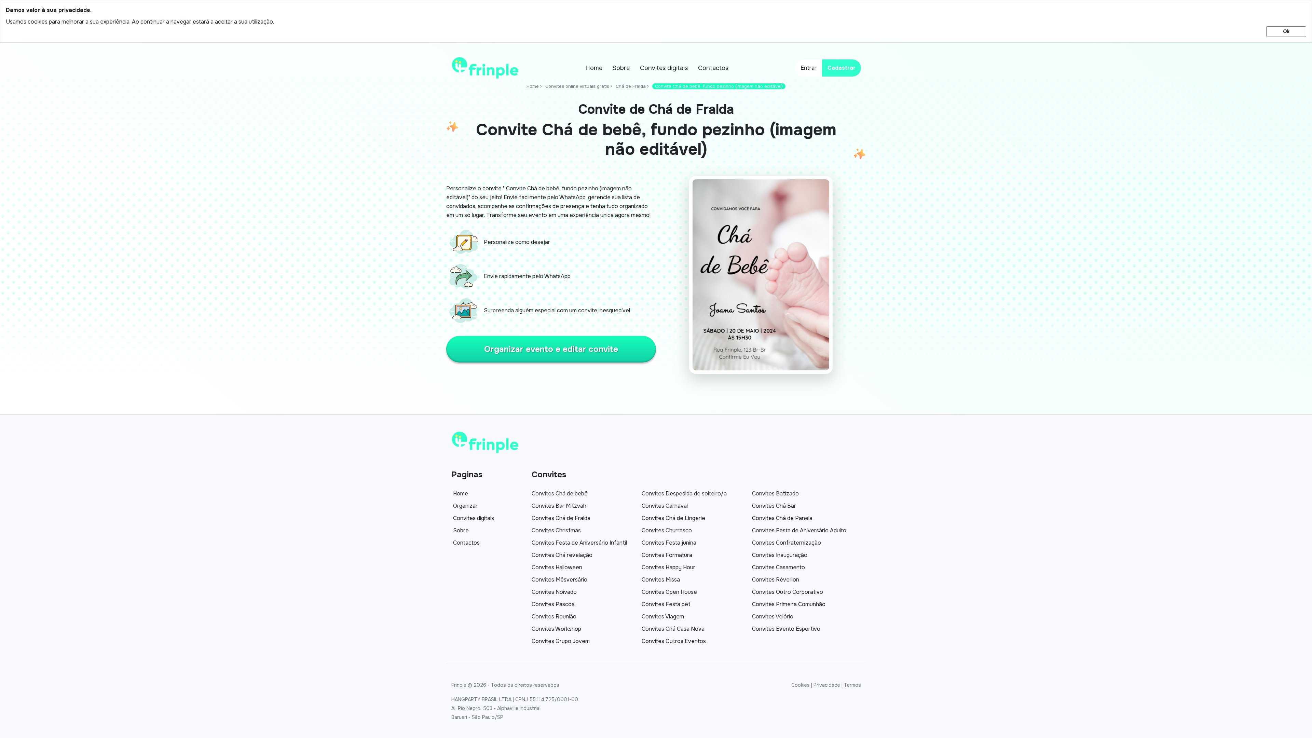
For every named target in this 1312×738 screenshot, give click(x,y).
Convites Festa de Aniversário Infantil (579, 542)
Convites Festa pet (666, 604)
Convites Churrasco (667, 530)
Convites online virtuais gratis (577, 86)
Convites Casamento (778, 567)
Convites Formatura (667, 555)
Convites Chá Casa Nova (673, 628)
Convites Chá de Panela (782, 518)
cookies (37, 21)
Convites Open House (669, 592)
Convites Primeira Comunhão (788, 604)
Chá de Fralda (631, 86)
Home (593, 68)
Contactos (713, 68)
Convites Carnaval (665, 505)
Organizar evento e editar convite (551, 349)
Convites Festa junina (669, 542)
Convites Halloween (557, 567)
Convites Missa (661, 579)
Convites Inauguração (779, 555)
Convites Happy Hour (668, 567)
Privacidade (827, 685)
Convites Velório (772, 616)
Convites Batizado (775, 493)
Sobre (621, 68)
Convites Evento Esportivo (786, 628)
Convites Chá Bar (774, 505)
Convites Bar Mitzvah (559, 505)
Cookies (800, 685)
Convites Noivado (554, 592)
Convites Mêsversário (559, 579)
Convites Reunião (554, 616)
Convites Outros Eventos (674, 641)
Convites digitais (664, 68)
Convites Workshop (556, 628)
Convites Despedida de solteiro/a (684, 493)
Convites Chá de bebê (560, 493)
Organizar (465, 505)
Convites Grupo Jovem (561, 641)
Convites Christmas (556, 530)
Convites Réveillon (775, 579)
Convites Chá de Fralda (561, 518)
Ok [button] (1286, 31)
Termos (852, 685)
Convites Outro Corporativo (787, 592)
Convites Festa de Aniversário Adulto (799, 530)
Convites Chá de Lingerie (673, 518)
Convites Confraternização (786, 542)
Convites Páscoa (553, 604)
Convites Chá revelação (562, 555)
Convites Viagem (663, 616)
